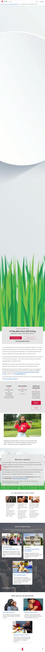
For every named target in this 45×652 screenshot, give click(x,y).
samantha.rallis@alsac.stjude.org (10, 378)
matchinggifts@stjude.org (19, 373)
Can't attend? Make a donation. (22, 341)
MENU (42, 1)
